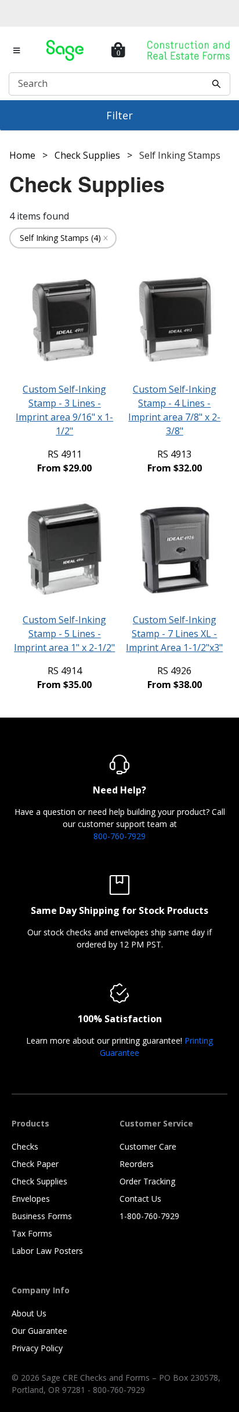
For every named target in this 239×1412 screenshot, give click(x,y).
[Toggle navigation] (17, 51)
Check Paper (35, 1163)
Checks (25, 1146)
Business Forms (42, 1215)
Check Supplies (39, 1181)
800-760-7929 (119, 836)
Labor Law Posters (47, 1250)
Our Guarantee (39, 1330)
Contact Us (140, 1198)
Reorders (136, 1163)
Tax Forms (32, 1233)
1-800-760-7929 (149, 1215)
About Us (29, 1313)
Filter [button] (119, 115)
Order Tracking (147, 1181)
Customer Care (147, 1146)
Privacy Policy (37, 1348)
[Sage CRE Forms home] (65, 50)
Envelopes (31, 1198)
